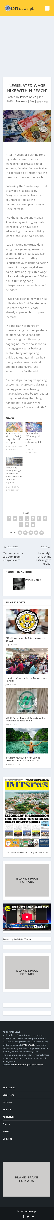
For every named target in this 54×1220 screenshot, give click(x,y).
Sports (6, 1124)
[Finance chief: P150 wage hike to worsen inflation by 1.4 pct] (34, 427)
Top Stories (9, 1087)
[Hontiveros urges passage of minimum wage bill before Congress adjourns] (14, 461)
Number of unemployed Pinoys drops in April (26, 679)
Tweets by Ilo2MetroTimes (17, 939)
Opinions (7, 1138)
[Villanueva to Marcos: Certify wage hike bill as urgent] (14, 427)
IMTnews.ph (31, 1211)
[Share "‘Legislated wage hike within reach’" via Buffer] (45, 518)
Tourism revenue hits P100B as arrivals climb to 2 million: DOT (23, 759)
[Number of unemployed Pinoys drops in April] (27, 661)
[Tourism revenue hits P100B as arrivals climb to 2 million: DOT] (27, 740)
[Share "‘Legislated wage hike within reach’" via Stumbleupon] (21, 524)
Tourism (7, 1109)
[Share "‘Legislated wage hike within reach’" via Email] (27, 524)
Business (21, 101)
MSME (6, 1131)
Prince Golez (28, 97)
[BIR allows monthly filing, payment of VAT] (27, 621)
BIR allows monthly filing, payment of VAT (25, 639)
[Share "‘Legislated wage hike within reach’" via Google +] (21, 518)
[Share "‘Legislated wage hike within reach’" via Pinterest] (33, 518)
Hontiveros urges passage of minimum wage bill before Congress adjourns (14, 475)
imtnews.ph (28, 1044)
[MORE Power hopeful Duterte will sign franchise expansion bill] (27, 701)
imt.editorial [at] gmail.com (28, 1064)
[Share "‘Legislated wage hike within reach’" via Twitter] (15, 518)
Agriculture (8, 1116)
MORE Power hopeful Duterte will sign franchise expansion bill (27, 719)
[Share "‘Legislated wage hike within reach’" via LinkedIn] (39, 518)
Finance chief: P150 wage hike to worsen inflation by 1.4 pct (34, 439)
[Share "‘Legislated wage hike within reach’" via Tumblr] (27, 518)
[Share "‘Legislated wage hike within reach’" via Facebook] (9, 518)
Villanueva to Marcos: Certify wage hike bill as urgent (14, 438)
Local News (8, 1094)
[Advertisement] (27, 44)
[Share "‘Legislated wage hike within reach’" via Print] (33, 524)
